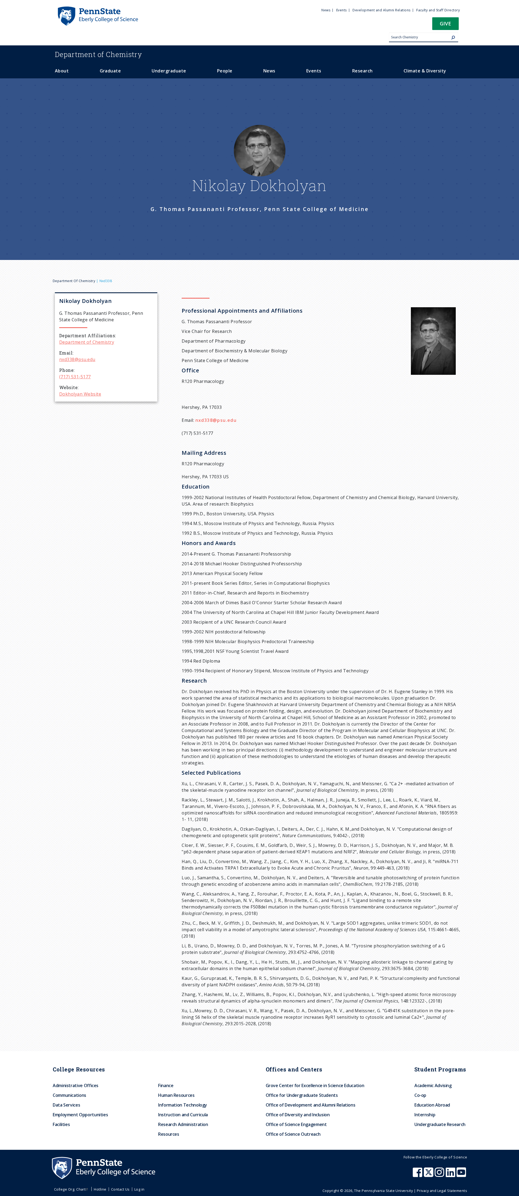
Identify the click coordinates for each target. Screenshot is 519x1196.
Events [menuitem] (341, 10)
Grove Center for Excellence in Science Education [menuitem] (315, 1085)
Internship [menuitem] (424, 1115)
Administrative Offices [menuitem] (75, 1085)
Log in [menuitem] (139, 1189)
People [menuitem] (224, 71)
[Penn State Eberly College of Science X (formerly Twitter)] (429, 1174)
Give (445, 23)
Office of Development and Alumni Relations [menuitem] (310, 1105)
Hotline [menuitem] (100, 1189)
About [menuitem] (62, 71)
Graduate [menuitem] (110, 71)
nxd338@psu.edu (77, 359)
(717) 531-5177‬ (75, 377)
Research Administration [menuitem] (183, 1124)
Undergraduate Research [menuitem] (439, 1124)
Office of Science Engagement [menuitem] (296, 1124)
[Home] (97, 9)
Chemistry (98, 54)
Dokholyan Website (80, 394)
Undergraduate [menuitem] (169, 71)
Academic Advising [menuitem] (433, 1085)
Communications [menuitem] (69, 1095)
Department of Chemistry (74, 281)
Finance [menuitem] (165, 1085)
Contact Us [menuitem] (120, 1189)
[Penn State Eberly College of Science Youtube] (462, 1174)
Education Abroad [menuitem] (432, 1105)
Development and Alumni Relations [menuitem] (381, 10)
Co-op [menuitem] (420, 1095)
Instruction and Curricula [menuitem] (183, 1115)
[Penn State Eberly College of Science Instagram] (440, 1174)
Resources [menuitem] (168, 1134)
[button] (445, 25)
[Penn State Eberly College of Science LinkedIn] (451, 1174)
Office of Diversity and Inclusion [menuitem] (298, 1115)
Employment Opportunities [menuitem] (80, 1115)
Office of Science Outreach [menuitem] (293, 1134)
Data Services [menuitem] (66, 1105)
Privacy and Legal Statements (442, 1190)
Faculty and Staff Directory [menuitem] (438, 10)
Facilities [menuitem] (61, 1124)
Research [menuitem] (362, 71)
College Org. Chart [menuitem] (70, 1189)
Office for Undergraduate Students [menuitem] (302, 1095)
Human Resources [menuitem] (176, 1095)
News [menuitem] (325, 10)
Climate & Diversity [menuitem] (425, 71)
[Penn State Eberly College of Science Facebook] (418, 1174)
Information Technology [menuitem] (182, 1105)
